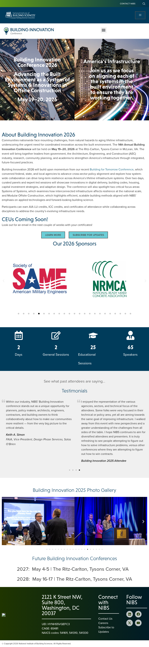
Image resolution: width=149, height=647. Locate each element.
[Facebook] (138, 614)
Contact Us (105, 619)
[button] (104, 30)
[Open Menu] (140, 15)
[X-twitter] (129, 623)
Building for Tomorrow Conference (112, 169)
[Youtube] (138, 623)
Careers (103, 623)
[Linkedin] (129, 614)
